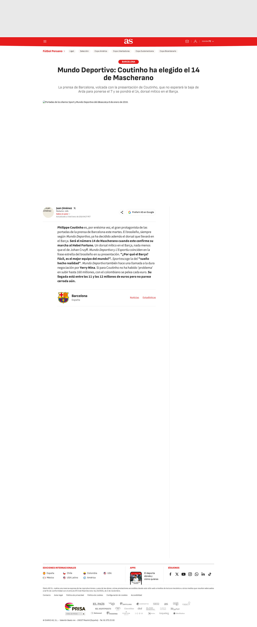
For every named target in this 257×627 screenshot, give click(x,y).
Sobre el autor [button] (62, 214)
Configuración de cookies (116, 595)
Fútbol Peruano (52, 51)
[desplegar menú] (45, 41)
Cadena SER (156, 604)
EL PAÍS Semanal (150, 609)
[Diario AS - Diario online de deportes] (128, 41)
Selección (84, 51)
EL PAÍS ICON (138, 613)
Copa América (101, 51)
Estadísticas (149, 297)
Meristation (179, 613)
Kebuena (175, 609)
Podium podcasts (126, 613)
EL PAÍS (98, 604)
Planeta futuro (163, 609)
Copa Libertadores (121, 51)
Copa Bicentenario (168, 51)
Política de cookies (95, 595)
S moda (151, 613)
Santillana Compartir (142, 604)
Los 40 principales (111, 604)
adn (175, 604)
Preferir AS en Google (143, 212)
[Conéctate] (195, 41)
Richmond (96, 613)
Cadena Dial (140, 609)
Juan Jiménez (64, 208)
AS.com (166, 604)
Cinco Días (129, 609)
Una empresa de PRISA (75, 606)
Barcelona (79, 296)
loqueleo (164, 613)
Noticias (134, 297)
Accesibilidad (136, 595)
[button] (122, 212)
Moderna (112, 613)
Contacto (47, 595)
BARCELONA (128, 61)
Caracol (186, 604)
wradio (118, 609)
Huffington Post (103, 609)
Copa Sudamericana (145, 51)
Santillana (125, 604)
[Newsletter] (187, 41)
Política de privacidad (75, 595)
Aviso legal (58, 595)
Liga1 (72, 51)
